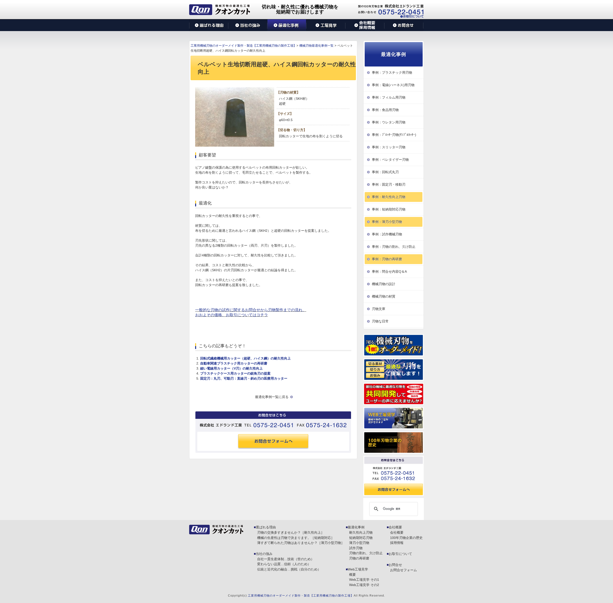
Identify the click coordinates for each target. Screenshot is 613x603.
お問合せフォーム (403, 570)
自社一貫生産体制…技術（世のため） (285, 559)
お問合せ (395, 565)
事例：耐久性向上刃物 (388, 197)
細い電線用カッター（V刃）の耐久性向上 (231, 368)
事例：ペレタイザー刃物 (390, 159)
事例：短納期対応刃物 (388, 209)
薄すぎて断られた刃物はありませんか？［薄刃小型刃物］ (300, 543)
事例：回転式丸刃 (385, 172)
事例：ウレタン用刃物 (388, 122)
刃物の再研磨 (359, 558)
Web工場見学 (358, 569)
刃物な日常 (380, 321)
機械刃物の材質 (383, 296)
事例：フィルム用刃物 (388, 97)
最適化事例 (356, 527)
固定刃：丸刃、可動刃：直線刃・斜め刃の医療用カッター (243, 378)
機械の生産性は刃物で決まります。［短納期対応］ (295, 538)
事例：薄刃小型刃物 (387, 222)
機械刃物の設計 (383, 284)
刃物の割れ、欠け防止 (366, 553)
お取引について (400, 554)
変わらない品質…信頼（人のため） (284, 564)
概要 (352, 574)
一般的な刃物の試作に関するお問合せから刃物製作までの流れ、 (250, 310)
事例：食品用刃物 (385, 110)
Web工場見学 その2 (364, 585)
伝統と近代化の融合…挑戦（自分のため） (289, 569)
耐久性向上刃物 (361, 532)
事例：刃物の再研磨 (387, 259)
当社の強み (264, 554)
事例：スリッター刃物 (388, 147)
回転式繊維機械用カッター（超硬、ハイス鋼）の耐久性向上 (245, 358)
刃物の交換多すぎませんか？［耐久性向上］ (290, 532)
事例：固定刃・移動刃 (388, 184)
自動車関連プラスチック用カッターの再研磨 (233, 363)
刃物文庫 (378, 309)
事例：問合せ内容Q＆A (389, 271)
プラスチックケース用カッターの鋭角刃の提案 (235, 373)
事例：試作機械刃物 (387, 234)
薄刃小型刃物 (359, 543)
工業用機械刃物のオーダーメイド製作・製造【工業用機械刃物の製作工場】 (301, 595)
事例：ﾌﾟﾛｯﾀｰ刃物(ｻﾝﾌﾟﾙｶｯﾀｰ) (394, 135)
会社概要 (395, 527)
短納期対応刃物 (361, 538)
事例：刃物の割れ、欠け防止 (393, 247)
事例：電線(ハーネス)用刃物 (393, 85)
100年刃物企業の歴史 (406, 538)
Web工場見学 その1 (364, 579)
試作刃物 (356, 548)
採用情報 (396, 543)
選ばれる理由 (266, 527)
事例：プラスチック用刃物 (392, 72)
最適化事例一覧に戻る (272, 397)
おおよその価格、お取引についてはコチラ (231, 315)
